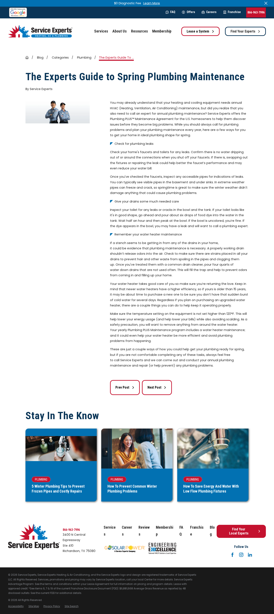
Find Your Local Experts (239, 531)
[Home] (40, 31)
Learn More (151, 3)
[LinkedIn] (250, 555)
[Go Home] (26, 57)
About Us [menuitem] (119, 31)
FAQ (172, 12)
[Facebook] (232, 555)
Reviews (144, 530)
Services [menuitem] (101, 31)
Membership (164, 530)
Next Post (154, 387)
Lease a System (198, 31)
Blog (212, 530)
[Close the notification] (265, 3)
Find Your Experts (243, 31)
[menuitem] (16, 606)
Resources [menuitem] (139, 31)
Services (110, 530)
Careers (211, 12)
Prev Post (122, 387)
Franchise (234, 12)
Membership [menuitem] (161, 31)
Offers (191, 12)
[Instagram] (241, 555)
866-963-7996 (256, 12)
